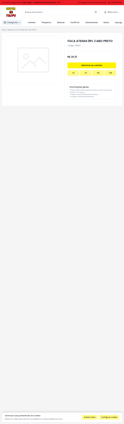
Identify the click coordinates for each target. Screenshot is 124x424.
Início (4, 30)
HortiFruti (74, 22)
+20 (110, 73)
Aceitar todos (89, 417)
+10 (98, 73)
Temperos (46, 22)
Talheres (10, 30)
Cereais (31, 22)
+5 (86, 73)
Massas (61, 22)
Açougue (119, 22)
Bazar (106, 22)
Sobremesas (91, 22)
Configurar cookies (109, 417)
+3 (73, 73)
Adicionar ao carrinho (91, 65)
